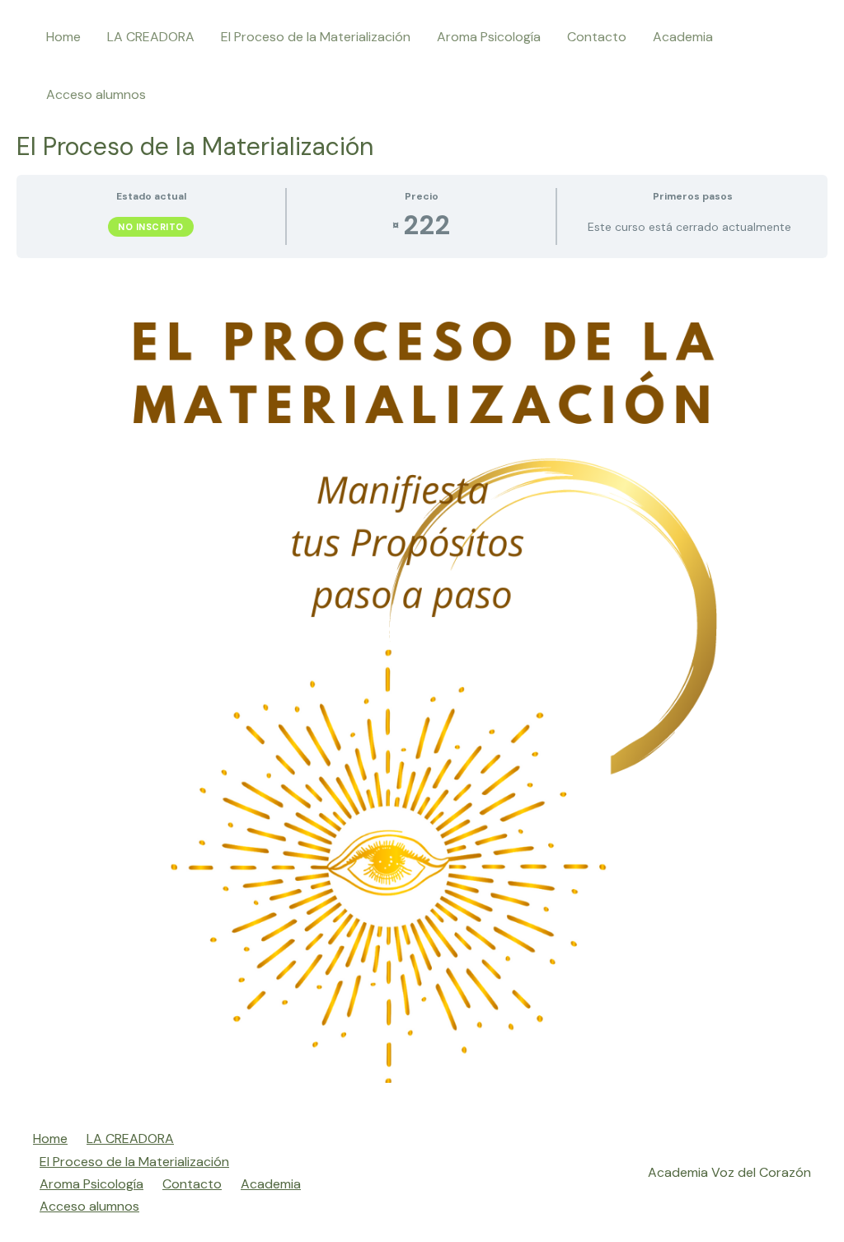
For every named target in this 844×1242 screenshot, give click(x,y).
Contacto (596, 36)
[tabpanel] (422, 677)
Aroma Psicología (489, 36)
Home (63, 36)
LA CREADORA (151, 36)
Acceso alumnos (96, 94)
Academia (683, 36)
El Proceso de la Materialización (315, 36)
